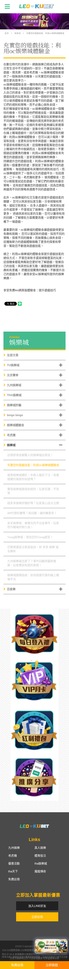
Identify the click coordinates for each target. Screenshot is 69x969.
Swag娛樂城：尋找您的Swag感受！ (30, 537)
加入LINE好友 (37, 906)
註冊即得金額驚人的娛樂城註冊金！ (30, 455)
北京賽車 (12, 375)
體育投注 (40, 855)
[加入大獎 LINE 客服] (51, 945)
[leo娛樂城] (36, 6)
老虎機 (11, 435)
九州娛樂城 (14, 385)
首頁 (7, 33)
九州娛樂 (14, 847)
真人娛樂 (40, 847)
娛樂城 (17, 33)
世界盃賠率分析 (51, 958)
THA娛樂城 (14, 395)
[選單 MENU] (7, 6)
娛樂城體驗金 (15, 425)
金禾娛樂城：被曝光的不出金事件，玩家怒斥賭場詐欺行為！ (33, 525)
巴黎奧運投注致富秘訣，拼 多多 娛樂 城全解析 (32, 549)
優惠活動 (14, 863)
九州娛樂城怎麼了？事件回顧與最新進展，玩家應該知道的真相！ (31, 563)
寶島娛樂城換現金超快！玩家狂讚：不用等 (33, 491)
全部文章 (12, 355)
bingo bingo (15, 415)
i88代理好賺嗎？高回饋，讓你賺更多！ (32, 513)
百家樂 (11, 589)
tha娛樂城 (40, 863)
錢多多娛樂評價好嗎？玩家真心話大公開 (33, 503)
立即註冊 (37, 916)
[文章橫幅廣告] (34, 21)
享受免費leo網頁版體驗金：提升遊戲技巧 (29, 290)
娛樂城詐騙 (14, 405)
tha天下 (13, 871)
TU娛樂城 (13, 365)
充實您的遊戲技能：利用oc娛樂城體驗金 (45, 33)
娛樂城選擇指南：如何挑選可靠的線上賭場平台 (33, 577)
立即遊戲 (52, 965)
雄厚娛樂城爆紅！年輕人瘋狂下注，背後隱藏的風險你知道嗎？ (33, 477)
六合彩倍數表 (36, 958)
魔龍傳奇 (40, 871)
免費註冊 (14, 879)
